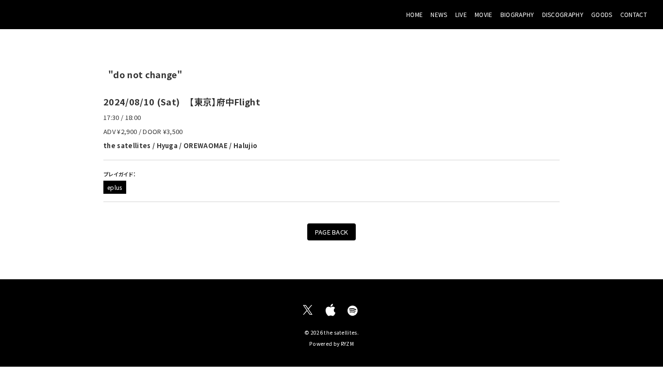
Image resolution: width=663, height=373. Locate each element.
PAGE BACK (331, 232)
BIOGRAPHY (517, 14)
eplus (114, 187)
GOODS (602, 14)
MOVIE (484, 14)
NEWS (439, 14)
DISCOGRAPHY (563, 14)
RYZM (347, 343)
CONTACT (633, 14)
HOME (414, 14)
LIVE (461, 14)
